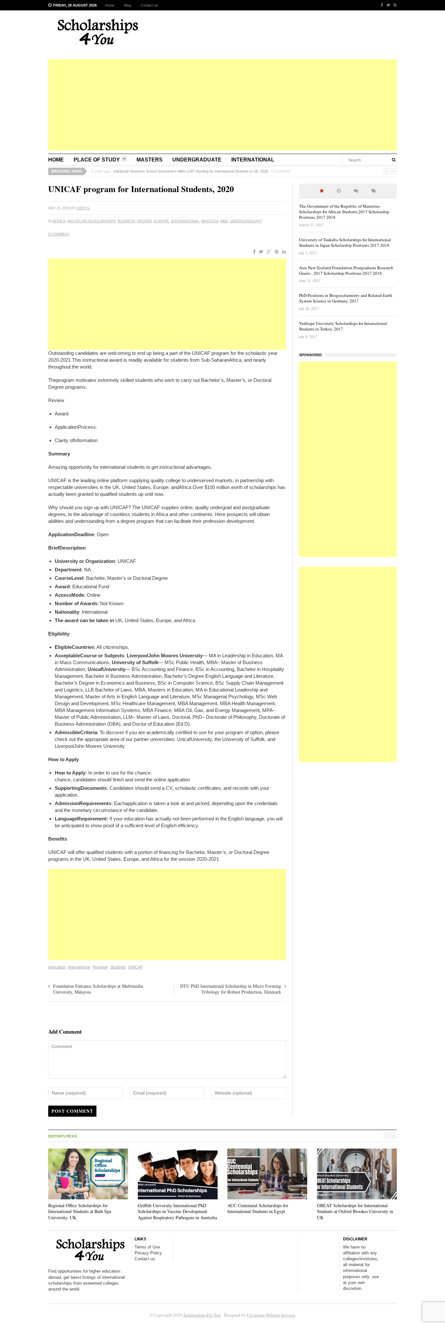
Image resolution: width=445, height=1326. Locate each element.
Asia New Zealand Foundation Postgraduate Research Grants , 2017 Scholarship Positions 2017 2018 (346, 270)
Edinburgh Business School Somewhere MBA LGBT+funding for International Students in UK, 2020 (190, 171)
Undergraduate (197, 159)
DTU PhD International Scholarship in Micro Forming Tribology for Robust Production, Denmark (230, 989)
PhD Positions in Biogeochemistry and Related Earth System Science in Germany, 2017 (345, 298)
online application (172, 779)
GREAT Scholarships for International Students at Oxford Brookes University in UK (355, 1211)
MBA (224, 221)
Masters (149, 159)
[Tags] (374, 191)
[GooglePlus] (267, 252)
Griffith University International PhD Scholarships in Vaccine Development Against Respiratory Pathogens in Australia (177, 1211)
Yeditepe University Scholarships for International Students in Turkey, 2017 (343, 326)
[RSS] (393, 5)
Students (118, 967)
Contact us (149, 5)
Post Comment (72, 1111)
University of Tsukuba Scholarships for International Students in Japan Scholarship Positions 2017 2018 (345, 242)
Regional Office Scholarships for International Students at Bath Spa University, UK (79, 1211)
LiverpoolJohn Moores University (90, 746)
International (252, 159)
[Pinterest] (275, 252)
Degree (144, 221)
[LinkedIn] (283, 252)
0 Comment (280, 171)
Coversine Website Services (271, 1315)
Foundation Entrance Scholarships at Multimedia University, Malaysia (98, 989)
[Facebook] (380, 5)
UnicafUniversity (194, 739)
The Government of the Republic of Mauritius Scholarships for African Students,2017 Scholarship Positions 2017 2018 (344, 211)
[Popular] (321, 191)
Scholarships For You (202, 1315)
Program (100, 967)
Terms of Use (147, 1247)
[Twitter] (386, 5)
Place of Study (97, 159)
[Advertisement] (222, 104)
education (57, 967)
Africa (58, 221)
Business (126, 221)
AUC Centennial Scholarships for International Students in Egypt (257, 1208)
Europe (161, 221)
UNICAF (135, 967)
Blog (127, 5)
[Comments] (356, 191)
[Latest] (338, 191)
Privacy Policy (148, 1252)
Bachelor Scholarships (91, 221)
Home (109, 5)
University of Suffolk (243, 739)
